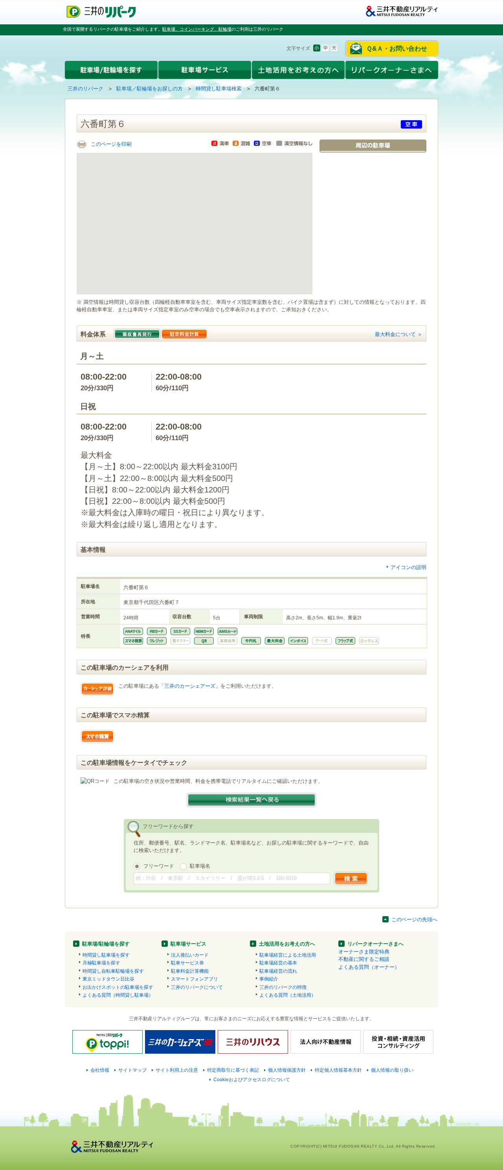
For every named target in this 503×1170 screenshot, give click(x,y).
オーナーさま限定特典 (363, 952)
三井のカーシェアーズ (189, 686)
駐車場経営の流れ (278, 971)
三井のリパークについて (197, 987)
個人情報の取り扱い (392, 1070)
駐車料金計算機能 (190, 971)
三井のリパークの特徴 (283, 987)
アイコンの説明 (408, 567)
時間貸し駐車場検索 (219, 89)
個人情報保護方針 (287, 1070)
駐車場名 (200, 866)
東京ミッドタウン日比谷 (108, 979)
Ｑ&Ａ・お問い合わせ (396, 48)
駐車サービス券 (187, 963)
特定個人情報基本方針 (338, 1070)
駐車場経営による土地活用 (287, 955)
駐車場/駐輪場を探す (106, 944)
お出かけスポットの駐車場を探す (118, 987)
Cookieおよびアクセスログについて (251, 1079)
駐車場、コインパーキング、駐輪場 (196, 29)
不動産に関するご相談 (363, 959)
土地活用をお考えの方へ (287, 944)
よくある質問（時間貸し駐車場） (118, 995)
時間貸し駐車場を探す (106, 955)
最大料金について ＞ (398, 334)
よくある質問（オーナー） (369, 967)
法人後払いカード (190, 955)
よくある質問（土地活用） (287, 995)
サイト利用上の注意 (177, 1070)
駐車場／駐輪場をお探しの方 (149, 89)
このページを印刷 (111, 144)
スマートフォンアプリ (194, 979)
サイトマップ (132, 1070)
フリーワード (158, 866)
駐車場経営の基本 (278, 963)
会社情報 (99, 1070)
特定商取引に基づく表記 (233, 1070)
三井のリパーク (85, 89)
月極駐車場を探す (101, 963)
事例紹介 (268, 979)
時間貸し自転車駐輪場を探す (113, 971)
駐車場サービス (188, 944)
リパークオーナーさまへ (375, 944)
